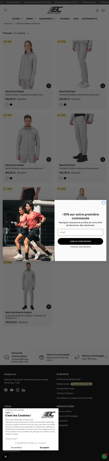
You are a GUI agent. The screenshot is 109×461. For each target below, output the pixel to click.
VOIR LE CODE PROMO (80, 241)
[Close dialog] (103, 202)
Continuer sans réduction (80, 247)
